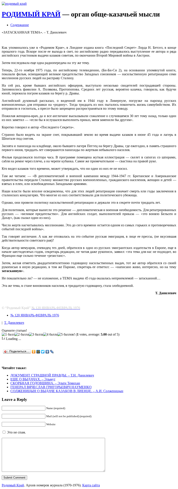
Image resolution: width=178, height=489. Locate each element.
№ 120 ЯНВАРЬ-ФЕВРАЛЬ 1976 (34, 315)
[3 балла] (36, 334)
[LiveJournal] (52, 352)
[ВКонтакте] (47, 352)
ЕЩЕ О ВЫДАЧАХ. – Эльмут (32, 379)
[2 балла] (22, 334)
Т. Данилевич (14, 322)
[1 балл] (8, 334)
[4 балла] (50, 334)
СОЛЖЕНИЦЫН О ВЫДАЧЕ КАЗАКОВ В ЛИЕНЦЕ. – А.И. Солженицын (66, 391)
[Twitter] (43, 352)
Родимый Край (13, 485)
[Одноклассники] (33, 352)
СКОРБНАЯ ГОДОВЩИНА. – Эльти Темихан (45, 383)
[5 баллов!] (66, 334)
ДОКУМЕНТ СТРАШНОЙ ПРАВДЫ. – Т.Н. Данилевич (52, 375)
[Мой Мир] (38, 352)
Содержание (19, 25)
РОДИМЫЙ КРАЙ (31, 14)
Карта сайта (91, 485)
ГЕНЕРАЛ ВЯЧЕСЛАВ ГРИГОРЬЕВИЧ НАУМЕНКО (51, 387)
